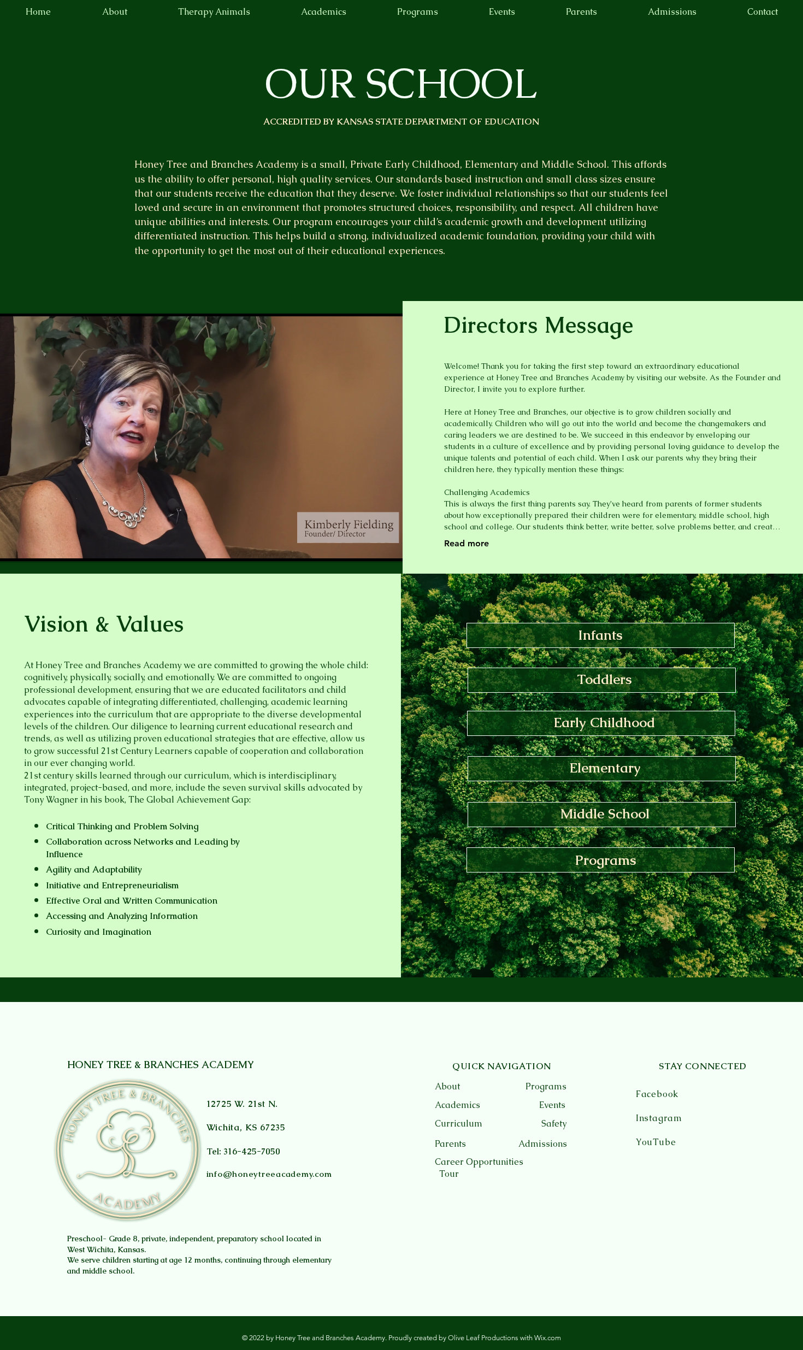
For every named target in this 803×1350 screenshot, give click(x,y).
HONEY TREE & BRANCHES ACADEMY (160, 1064)
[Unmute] (19, 546)
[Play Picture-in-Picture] (383, 546)
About (447, 1086)
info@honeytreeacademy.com (269, 1174)
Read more (466, 543)
